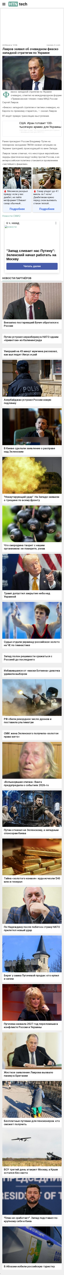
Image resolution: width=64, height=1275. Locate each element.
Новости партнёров (16, 278)
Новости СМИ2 (11, 215)
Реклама (12, 13)
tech (18, 4)
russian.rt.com (53, 45)
